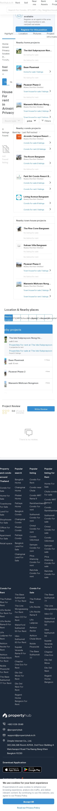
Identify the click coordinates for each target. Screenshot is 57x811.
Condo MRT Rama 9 (36, 496)
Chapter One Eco (48, 653)
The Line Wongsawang (50, 606)
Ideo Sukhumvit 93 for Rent (20, 639)
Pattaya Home (18, 504)
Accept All (28, 801)
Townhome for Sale (5, 504)
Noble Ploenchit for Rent (5, 668)
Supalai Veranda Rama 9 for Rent (20, 651)
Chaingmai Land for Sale (20, 557)
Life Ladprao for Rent (6, 635)
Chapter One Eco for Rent (21, 664)
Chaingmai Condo (20, 520)
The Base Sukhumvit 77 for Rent (5, 680)
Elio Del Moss (48, 661)
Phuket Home (18, 496)
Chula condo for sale (50, 492)
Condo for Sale (5, 488)
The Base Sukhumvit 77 (35, 654)
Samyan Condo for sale (49, 548)
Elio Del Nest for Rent (19, 686)
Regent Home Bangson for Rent (21, 699)
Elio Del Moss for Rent (19, 675)
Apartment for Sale (5, 536)
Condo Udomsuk (34, 537)
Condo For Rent (35, 480)
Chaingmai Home (20, 488)
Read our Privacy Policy (28, 807)
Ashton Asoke (33, 628)
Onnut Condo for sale (49, 529)
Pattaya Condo (18, 536)
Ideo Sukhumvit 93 (49, 632)
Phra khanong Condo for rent (35, 560)
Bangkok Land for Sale (19, 546)
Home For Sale (49, 484)
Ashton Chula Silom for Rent (6, 657)
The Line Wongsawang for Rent (21, 608)
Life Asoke (35, 606)
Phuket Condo (18, 528)
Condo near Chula (35, 488)
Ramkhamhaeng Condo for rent (36, 506)
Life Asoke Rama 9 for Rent (5, 624)
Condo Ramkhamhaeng (50, 508)
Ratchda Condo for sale (49, 574)
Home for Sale (5, 496)
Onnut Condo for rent (35, 528)
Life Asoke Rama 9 (35, 612)
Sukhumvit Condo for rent (35, 517)
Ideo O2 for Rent (21, 618)
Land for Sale (4, 512)
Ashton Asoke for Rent (5, 646)
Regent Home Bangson (48, 678)
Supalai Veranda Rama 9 (48, 643)
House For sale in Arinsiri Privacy (11, 81)
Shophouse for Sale (5, 520)
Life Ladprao (34, 620)
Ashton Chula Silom (35, 636)
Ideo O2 (48, 613)
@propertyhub (14, 729)
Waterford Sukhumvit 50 (49, 621)
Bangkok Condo (19, 512)
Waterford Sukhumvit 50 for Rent (20, 627)
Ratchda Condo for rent (35, 573)
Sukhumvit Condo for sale (49, 518)
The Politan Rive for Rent (5, 602)
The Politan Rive (35, 600)
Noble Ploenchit (34, 644)
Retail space (6, 543)
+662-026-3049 (15, 724)
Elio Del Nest (48, 668)
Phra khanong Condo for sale (49, 561)
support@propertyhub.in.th (21, 735)
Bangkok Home (19, 480)
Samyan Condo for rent (35, 547)
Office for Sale (5, 528)
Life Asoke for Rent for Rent (6, 613)
